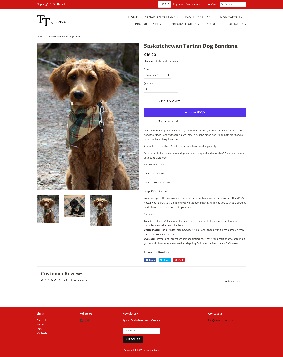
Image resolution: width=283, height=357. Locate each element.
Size (146, 69)
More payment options (169, 121)
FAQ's (39, 328)
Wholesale (42, 333)
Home (133, 17)
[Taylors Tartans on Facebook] (81, 321)
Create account (194, 4)
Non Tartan (230, 17)
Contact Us (236, 24)
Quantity (148, 83)
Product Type (147, 24)
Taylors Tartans (151, 350)
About (212, 24)
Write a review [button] (232, 281)
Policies (40, 324)
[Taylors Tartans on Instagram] (87, 321)
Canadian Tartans (160, 17)
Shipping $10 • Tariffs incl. (51, 4)
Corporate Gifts (183, 24)
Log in (176, 4)
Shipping (148, 60)
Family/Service (198, 17)
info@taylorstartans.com (220, 320)
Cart (213, 4)
